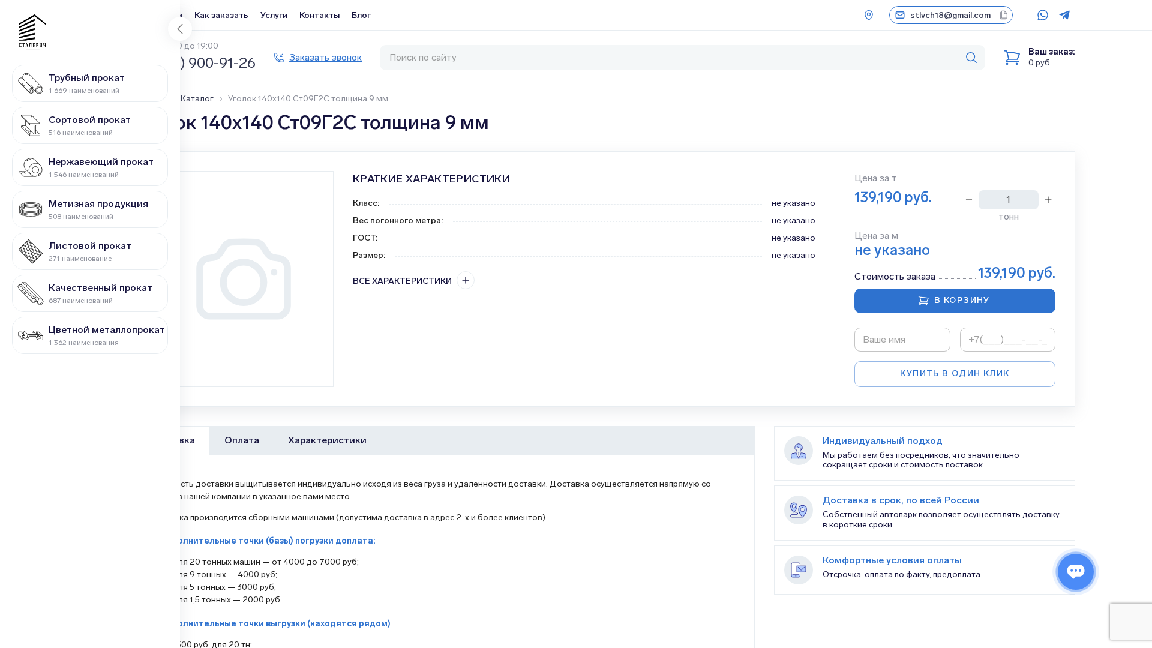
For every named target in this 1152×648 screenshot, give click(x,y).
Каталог (197, 99)
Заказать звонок (325, 57)
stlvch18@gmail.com (950, 15)
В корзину (962, 300)
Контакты (319, 15)
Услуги (273, 15)
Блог (361, 15)
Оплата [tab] (241, 440)
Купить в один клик (954, 373)
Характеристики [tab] (327, 440)
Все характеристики (402, 281)
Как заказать (221, 15)
